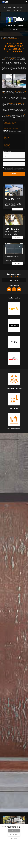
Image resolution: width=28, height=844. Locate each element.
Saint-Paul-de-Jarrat (7, 145)
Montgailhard (6, 140)
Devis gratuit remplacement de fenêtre (10, 127)
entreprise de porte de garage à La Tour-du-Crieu (15, 108)
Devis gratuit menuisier (8, 125)
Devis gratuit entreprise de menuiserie (10, 124)
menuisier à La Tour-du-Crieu (11, 96)
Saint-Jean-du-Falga (7, 144)
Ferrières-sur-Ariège (7, 135)
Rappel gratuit (20, 1)
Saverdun (5, 146)
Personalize (14, 838)
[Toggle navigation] (26, 1)
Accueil (9, 10)
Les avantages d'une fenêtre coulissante (12, 229)
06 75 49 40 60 (14, 6)
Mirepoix (5, 139)
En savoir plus (18, 209)
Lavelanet (5, 138)
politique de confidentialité (9, 170)
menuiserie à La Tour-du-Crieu (8, 58)
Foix (4, 136)
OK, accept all (14, 830)
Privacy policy (14, 841)
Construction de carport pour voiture (10, 122)
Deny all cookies (14, 834)
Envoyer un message (14, 280)
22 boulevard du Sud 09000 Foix (13, 7)
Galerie (13, 10)
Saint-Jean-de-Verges (7, 143)
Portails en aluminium (12, 257)
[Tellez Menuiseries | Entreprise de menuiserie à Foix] (5, 2)
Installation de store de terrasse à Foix (13, 199)
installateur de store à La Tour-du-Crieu (17, 103)
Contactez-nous (14, 29)
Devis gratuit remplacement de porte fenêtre (11, 128)
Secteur (5, 37)
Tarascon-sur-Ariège (7, 147)
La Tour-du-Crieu (11, 37)
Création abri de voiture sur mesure (9, 123)
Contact (19, 10)
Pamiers (5, 141)
